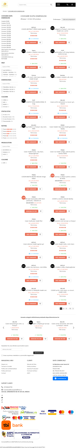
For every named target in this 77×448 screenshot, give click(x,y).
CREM (4, 100)
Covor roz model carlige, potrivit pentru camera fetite (62, 152)
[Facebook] (2, 395)
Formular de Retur (32, 371)
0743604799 (7, 387)
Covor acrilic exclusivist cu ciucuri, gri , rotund (62, 103)
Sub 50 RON (6, 70)
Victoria (34, 75)
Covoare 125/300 (6, 31)
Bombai (62, 75)
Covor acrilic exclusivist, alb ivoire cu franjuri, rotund (62, 324)
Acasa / (5, 11)
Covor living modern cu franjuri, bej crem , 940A (33, 128)
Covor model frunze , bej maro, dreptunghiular (33, 152)
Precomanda (6, 121)
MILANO (33, 125)
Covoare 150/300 (6, 35)
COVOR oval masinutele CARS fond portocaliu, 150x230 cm (34, 199)
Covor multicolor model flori (33, 221)
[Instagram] (2, 402)
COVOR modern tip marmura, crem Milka (34, 267)
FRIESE (62, 125)
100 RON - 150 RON (8, 74)
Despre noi (4, 364)
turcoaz (5, 106)
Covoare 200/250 (6, 47)
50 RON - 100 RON (8, 72)
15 (70, 308)
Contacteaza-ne (61, 378)
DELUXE (62, 27)
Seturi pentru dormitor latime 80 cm (7, 54)
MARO (5, 104)
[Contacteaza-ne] (67, 4)
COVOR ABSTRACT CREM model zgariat (34, 29)
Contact (3, 373)
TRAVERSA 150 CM (8, 91)
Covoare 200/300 (6, 39)
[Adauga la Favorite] (40, 42)
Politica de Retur (31, 366)
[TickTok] (2, 400)
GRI (4, 102)
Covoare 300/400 (6, 45)
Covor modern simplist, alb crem (62, 77)
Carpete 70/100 (5, 23)
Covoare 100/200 (6, 27)
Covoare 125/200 (6, 29)
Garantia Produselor (32, 369)
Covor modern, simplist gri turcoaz (38, 324)
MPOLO (33, 27)
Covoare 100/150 (6, 25)
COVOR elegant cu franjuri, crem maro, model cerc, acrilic (62, 30)
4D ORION (6, 150)
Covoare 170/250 (6, 37)
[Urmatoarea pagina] (73, 308)
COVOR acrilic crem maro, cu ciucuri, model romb (62, 291)
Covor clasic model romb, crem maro (62, 244)
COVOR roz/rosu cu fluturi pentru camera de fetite (63, 177)
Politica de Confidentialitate (9, 369)
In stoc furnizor (7, 119)
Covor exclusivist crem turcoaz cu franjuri (62, 221)
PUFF (62, 50)
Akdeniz (5, 152)
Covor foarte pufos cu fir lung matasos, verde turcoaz (62, 53)
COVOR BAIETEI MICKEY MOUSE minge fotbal (34, 177)
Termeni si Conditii (6, 366)
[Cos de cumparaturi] (72, 4)
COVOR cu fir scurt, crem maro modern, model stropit (33, 78)
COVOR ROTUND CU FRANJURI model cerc (34, 290)
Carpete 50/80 (5, 21)
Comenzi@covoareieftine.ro (12, 390)
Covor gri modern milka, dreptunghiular (62, 267)
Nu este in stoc (7, 117)
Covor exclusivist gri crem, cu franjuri (15, 324)
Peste (4, 129)
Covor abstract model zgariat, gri (33, 244)
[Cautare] (51, 4)
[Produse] (58, 5)
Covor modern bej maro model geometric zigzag (62, 128)
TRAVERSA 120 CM (8, 89)
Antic (4, 154)
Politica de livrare (6, 371)
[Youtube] (2, 397)
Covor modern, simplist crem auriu (34, 52)
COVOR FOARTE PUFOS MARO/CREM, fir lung (33, 103)
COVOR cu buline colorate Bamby (62, 199)
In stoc (5, 114)
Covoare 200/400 (6, 41)
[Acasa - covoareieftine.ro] (8, 4)
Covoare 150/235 (6, 33)
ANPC (28, 373)
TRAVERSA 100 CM (8, 87)
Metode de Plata (31, 364)
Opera (33, 50)
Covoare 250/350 (6, 43)
